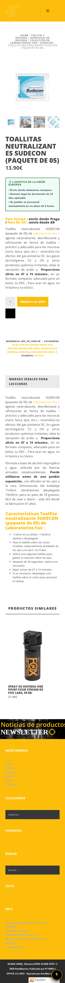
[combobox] (32, 814)
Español (39, 979)
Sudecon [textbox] (13, 814)
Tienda (9, 768)
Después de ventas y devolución (25, 939)
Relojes (9, 776)
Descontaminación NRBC (23, 348)
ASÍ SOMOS (11, 927)
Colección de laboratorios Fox (30, 41)
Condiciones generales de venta (25, 922)
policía (39, 355)
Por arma (11, 772)
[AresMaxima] (12, 11)
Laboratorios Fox (45, 233)
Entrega (10, 943)
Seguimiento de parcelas (20, 935)
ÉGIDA (8, 780)
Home (24, 35)
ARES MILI (10, 784)
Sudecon (46, 42)
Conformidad (14, 947)
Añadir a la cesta (32, 301)
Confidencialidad (16, 930)
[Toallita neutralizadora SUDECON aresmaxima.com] (32, 87)
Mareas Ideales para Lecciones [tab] (28, 381)
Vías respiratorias (43, 352)
